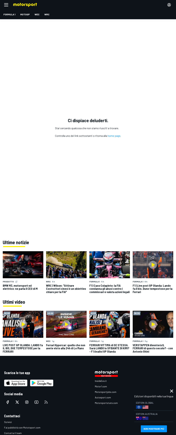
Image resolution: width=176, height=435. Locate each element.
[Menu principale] (6, 5)
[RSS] (46, 402)
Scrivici (8, 422)
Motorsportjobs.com (105, 391)
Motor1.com (101, 386)
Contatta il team (13, 433)
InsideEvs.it (101, 380)
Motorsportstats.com (106, 402)
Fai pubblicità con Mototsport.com (22, 427)
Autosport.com (103, 397)
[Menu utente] (169, 4)
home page (114, 135)
